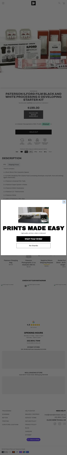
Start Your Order (33, 238)
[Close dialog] (64, 201)
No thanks (33, 245)
